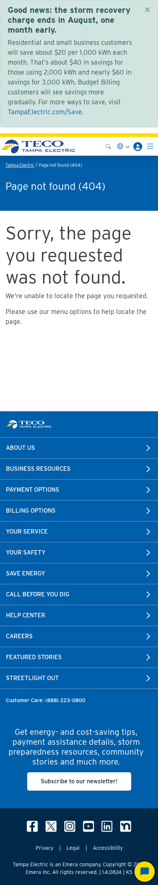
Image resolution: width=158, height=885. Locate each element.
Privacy (44, 848)
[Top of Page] (38, 146)
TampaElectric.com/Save (45, 112)
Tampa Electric (20, 165)
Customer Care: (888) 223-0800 (45, 700)
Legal (73, 848)
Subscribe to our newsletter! (79, 781)
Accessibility (108, 848)
